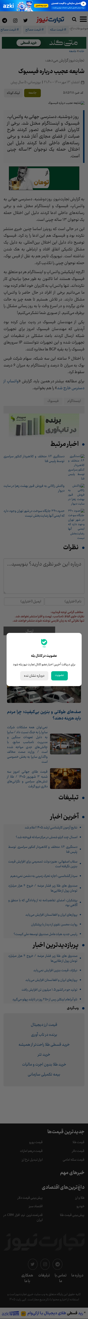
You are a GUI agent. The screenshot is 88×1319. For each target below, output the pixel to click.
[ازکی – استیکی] (44, 5)
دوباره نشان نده (34, 676)
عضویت (59, 675)
